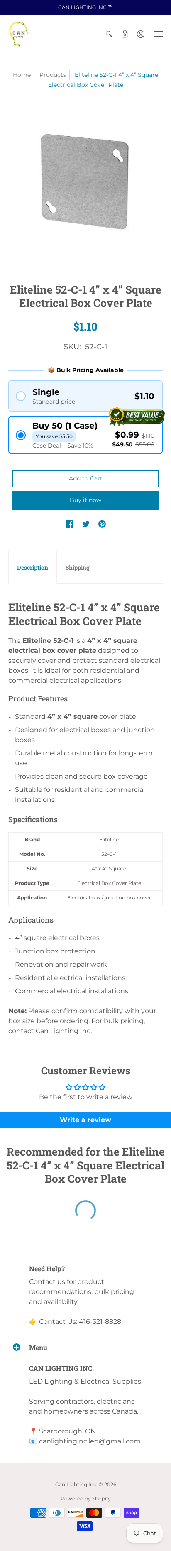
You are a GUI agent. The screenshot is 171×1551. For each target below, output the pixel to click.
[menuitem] (109, 34)
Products (52, 74)
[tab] (32, 567)
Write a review (85, 1120)
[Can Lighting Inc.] (18, 34)
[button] (109, 34)
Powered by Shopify (86, 1498)
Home (22, 74)
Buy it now (85, 500)
